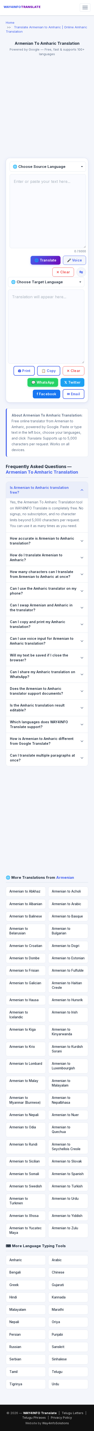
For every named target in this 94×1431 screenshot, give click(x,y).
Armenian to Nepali (24, 1115)
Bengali (15, 1272)
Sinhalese (59, 1359)
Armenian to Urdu (65, 1198)
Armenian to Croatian (25, 946)
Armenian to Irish (65, 1012)
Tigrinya (15, 1384)
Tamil (13, 1372)
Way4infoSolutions (55, 1423)
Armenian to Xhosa (24, 1216)
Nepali (14, 1322)
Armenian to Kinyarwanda (62, 1032)
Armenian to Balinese (25, 916)
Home (10, 22)
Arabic (57, 1260)
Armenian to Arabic (66, 904)
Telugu (57, 1372)
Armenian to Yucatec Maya (25, 1230)
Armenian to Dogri (65, 946)
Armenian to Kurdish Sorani (67, 1049)
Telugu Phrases (34, 1417)
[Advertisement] (47, 108)
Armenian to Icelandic (18, 1014)
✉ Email (73, 394)
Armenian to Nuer (65, 1115)
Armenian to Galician (25, 983)
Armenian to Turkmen (18, 1201)
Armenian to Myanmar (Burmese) (24, 1100)
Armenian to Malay (23, 1081)
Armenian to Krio (22, 1047)
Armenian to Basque (67, 916)
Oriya (56, 1322)
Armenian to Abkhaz (24, 891)
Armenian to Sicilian (24, 1161)
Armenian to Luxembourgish (63, 1066)
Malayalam (17, 1310)
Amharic (15, 1260)
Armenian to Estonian (68, 958)
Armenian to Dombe (24, 958)
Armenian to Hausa (24, 1000)
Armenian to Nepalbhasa (61, 1100)
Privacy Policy (61, 1417)
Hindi (13, 1297)
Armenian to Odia (22, 1127)
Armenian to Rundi (23, 1144)
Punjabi (57, 1334)
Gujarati (58, 1285)
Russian (15, 1347)
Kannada (59, 1297)
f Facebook (46, 394)
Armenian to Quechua (61, 1129)
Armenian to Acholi (66, 891)
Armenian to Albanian (25, 904)
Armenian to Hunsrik (67, 1000)
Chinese (58, 1272)
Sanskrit (58, 1347)
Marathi (58, 1310)
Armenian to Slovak (67, 1161)
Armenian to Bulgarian (61, 931)
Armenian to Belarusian (18, 931)
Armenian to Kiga (22, 1029)
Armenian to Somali (24, 1174)
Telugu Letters (72, 1413)
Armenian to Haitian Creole (67, 985)
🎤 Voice (74, 260)
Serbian (15, 1359)
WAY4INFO (22, 7)
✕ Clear (63, 272)
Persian (15, 1334)
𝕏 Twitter (72, 382)
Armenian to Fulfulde (68, 970)
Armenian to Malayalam (61, 1083)
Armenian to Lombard (25, 1064)
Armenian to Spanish (68, 1174)
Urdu (55, 1384)
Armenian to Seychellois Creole (66, 1146)
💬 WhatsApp (42, 382)
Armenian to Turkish (67, 1186)
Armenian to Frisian (24, 970)
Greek (14, 1285)
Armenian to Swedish (25, 1186)
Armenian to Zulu (65, 1228)
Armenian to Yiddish (67, 1216)
